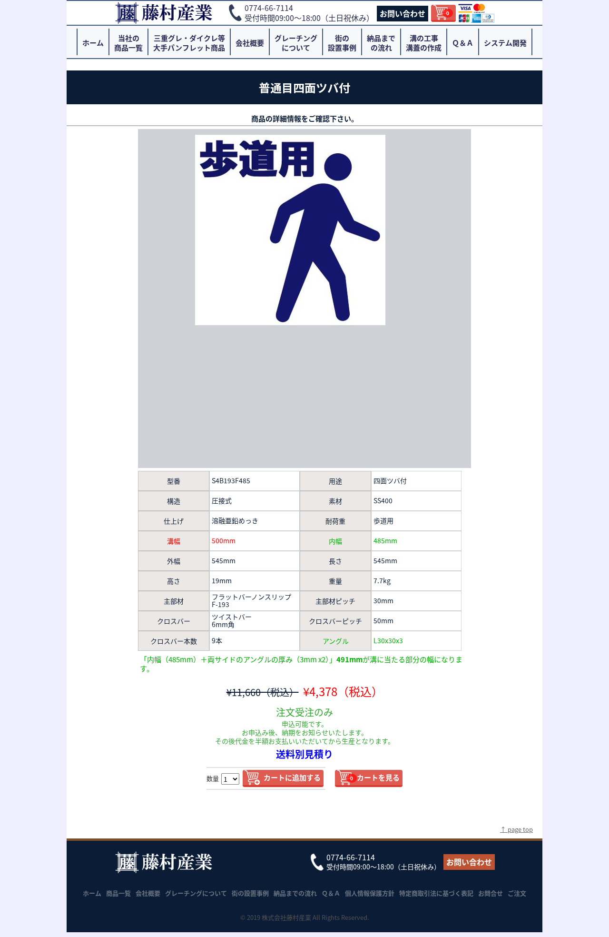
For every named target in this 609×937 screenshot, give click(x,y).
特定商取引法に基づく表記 (436, 892)
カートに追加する (292, 777)
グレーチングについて (296, 42)
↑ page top (516, 829)
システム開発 (505, 43)
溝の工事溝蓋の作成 (424, 42)
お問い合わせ (402, 13)
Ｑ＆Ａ (462, 43)
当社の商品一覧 (128, 42)
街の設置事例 (342, 42)
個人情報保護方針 (369, 892)
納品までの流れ (381, 42)
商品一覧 (118, 892)
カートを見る (375, 777)
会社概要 (250, 43)
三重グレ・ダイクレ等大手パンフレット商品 (189, 42)
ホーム (93, 43)
